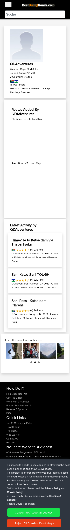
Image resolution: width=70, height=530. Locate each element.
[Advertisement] (35, 141)
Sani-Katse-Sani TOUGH (30, 274)
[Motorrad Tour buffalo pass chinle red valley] (14, 351)
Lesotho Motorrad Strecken (29, 287)
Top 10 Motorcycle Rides (19, 423)
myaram (10, 456)
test (59, 456)
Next (59, 351)
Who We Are (13, 434)
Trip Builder (12, 431)
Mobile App (50, 456)
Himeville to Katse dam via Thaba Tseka (32, 242)
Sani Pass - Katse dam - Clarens (30, 302)
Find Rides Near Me (16, 394)
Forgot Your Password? (18, 405)
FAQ (8, 413)
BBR (36, 452)
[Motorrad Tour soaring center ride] (31, 351)
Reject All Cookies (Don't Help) (34, 523)
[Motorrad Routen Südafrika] (12, 81)
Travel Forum (13, 427)
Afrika (54, 253)
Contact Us (12, 438)
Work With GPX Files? (17, 401)
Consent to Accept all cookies (34, 512)
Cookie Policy (15, 492)
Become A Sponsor (16, 409)
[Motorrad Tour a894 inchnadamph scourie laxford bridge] (48, 351)
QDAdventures (20, 253)
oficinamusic (13, 452)
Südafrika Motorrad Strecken (30, 257)
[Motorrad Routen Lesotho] (16, 81)
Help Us (10, 442)
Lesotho (51, 287)
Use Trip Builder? (15, 397)
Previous (10, 351)
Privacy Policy (53, 488)
